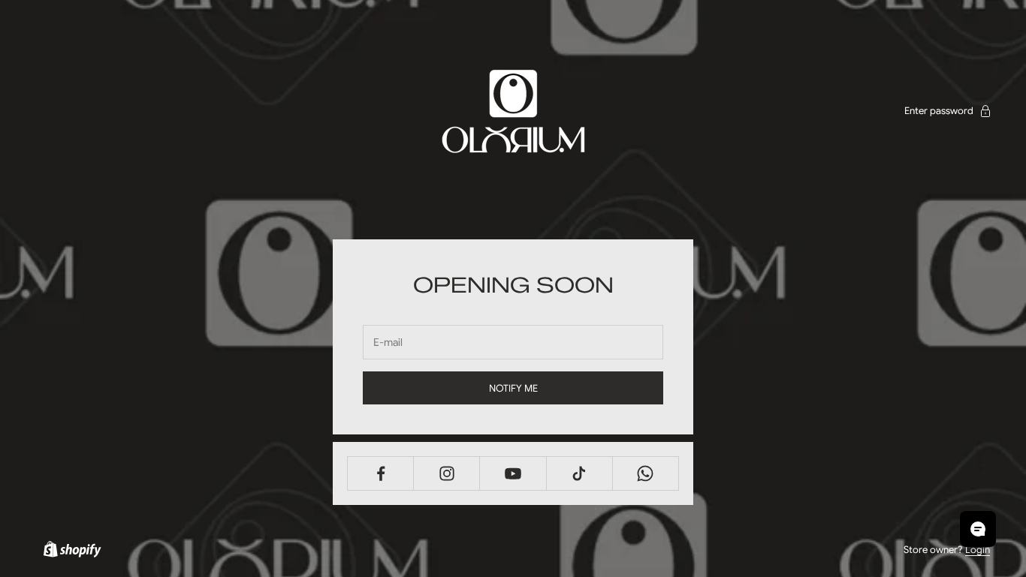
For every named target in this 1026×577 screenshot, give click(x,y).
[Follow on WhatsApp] (645, 473)
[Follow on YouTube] (512, 473)
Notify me (513, 388)
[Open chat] (978, 529)
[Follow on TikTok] (579, 473)
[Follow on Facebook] (380, 473)
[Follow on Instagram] (446, 473)
